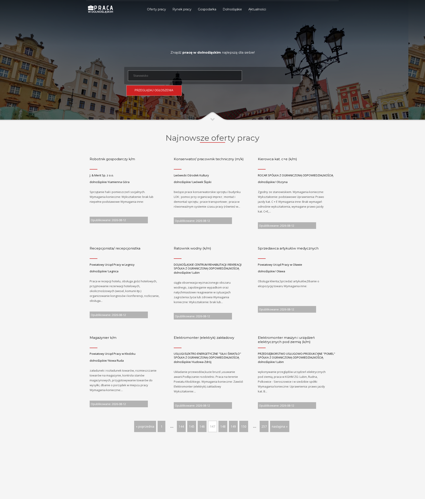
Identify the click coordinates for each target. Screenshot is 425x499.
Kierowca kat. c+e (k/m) (277, 159)
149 (233, 426)
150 (243, 426)
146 (202, 426)
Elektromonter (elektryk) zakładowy (204, 337)
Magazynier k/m (103, 337)
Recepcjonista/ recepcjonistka (115, 248)
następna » (280, 426)
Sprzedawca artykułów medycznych (288, 248)
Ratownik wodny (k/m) (192, 248)
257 (264, 426)
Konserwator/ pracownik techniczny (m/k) (209, 159)
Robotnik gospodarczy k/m (112, 159)
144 (181, 426)
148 (223, 426)
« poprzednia (145, 426)
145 (191, 426)
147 (212, 426)
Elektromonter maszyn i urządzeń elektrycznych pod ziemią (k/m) (286, 339)
